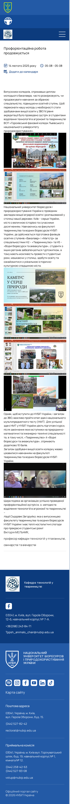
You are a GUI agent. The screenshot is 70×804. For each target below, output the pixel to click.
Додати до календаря (23, 71)
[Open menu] (62, 34)
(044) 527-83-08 (16, 771)
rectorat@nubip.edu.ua (21, 730)
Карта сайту (15, 692)
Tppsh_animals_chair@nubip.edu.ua (30, 632)
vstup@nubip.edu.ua (19, 778)
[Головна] (8, 7)
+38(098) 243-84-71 (18, 626)
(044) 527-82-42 (16, 724)
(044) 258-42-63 (16, 767)
